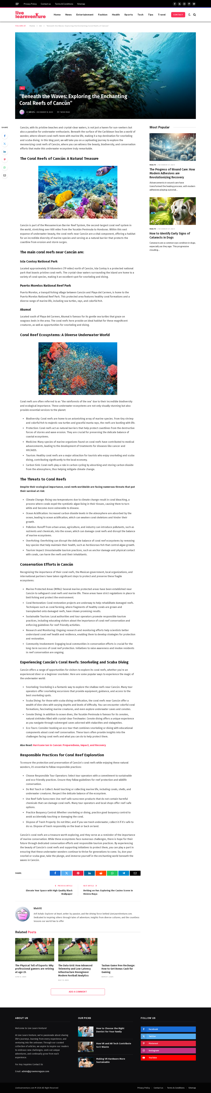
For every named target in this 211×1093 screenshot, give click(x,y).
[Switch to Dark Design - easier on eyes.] (189, 14)
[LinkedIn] (5, 151)
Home (57, 14)
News (68, 14)
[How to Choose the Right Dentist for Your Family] (85, 1031)
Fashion (102, 14)
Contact (178, 15)
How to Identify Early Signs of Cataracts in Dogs (170, 235)
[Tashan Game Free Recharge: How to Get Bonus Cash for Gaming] (121, 949)
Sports (128, 14)
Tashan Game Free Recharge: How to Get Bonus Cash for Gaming (118, 969)
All (22, 88)
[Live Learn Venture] (30, 14)
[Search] (194, 14)
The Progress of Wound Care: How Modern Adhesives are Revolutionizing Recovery (172, 173)
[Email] (5, 175)
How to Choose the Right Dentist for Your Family (110, 1030)
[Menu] (17, 3)
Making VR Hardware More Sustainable (110, 1060)
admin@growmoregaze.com (35, 1071)
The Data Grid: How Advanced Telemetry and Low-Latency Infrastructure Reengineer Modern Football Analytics (75, 970)
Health (116, 14)
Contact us (46, 4)
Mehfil (32, 112)
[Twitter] (5, 144)
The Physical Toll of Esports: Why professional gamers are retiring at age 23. (34, 969)
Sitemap (81, 4)
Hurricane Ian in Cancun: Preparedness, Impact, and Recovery (69, 745)
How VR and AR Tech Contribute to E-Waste (113, 1045)
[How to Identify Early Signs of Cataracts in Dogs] (173, 211)
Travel (162, 14)
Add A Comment (78, 992)
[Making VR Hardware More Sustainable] (85, 1062)
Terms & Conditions (64, 4)
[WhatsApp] (5, 167)
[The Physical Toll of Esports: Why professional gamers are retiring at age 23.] (34, 949)
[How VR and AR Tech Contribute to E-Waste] (85, 1047)
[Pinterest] (5, 159)
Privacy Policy (30, 4)
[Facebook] (5, 136)
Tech (140, 14)
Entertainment (84, 14)
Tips (150, 14)
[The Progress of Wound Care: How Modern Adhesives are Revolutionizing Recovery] (173, 147)
